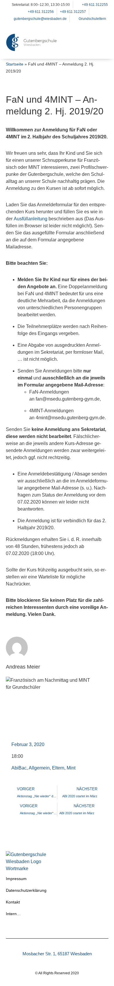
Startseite (14, 64)
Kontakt (13, 902)
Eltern (58, 767)
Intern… (13, 913)
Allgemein (39, 767)
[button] (101, 49)
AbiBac (19, 767)
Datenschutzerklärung (26, 890)
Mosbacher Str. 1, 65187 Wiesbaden (57, 953)
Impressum (16, 878)
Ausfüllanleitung (30, 218)
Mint (71, 767)
